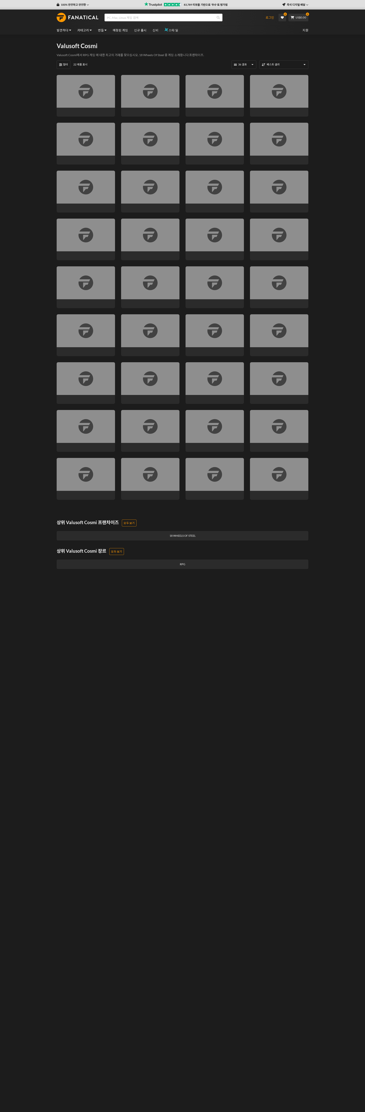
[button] (73, 5)
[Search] (218, 17)
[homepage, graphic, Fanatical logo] (77, 17)
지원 (305, 30)
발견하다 (62, 30)
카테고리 (83, 30)
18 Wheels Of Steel (151, 55)
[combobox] (183, 17)
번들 (101, 30)
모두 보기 (129, 523)
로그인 (270, 17)
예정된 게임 (120, 30)
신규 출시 (140, 30)
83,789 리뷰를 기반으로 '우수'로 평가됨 (206, 4)
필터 (65, 64)
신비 (155, 30)
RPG (86, 55)
